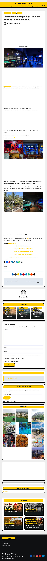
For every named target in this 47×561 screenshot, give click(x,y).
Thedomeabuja (7, 86)
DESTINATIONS (7, 12)
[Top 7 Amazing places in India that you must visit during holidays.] (38, 428)
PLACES (14, 12)
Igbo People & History (31, 509)
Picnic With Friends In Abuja (23, 246)
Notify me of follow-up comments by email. (15, 358)
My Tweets (5, 491)
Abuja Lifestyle (12, 243)
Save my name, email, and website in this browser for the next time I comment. (23, 356)
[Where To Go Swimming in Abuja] (25, 428)
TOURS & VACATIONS (8, 308)
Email (5, 351)
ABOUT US (4, 541)
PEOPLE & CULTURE (10, 509)
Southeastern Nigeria (31, 523)
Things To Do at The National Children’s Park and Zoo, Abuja (23, 257)
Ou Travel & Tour (23, 3)
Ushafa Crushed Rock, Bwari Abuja (23, 251)
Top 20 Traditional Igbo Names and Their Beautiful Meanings (12, 513)
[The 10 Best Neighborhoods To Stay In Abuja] (38, 453)
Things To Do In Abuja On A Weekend (23, 248)
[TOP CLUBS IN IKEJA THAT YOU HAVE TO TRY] (9, 428)
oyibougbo (10, 23)
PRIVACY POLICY (6, 545)
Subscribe (7, 397)
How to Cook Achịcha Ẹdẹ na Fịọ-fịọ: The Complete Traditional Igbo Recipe (12, 527)
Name (5, 347)
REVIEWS (20, 12)
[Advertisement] (24, 36)
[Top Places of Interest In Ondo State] (38, 415)
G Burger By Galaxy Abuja (12, 281)
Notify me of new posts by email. (12, 361)
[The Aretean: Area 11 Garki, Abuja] (38, 440)
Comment (6, 329)
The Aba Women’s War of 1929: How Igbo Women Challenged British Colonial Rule (33, 513)
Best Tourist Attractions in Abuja (23, 254)
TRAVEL (7, 310)
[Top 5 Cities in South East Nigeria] (22, 415)
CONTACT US (5, 543)
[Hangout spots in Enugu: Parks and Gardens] (9, 415)
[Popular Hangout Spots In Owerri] (9, 440)
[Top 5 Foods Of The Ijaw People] (22, 440)
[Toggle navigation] (3, 4)
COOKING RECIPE (9, 523)
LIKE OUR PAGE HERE (23, 373)
